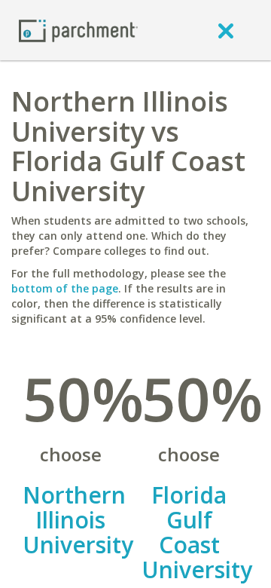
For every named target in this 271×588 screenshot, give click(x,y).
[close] (226, 30)
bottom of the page (64, 288)
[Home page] (78, 30)
